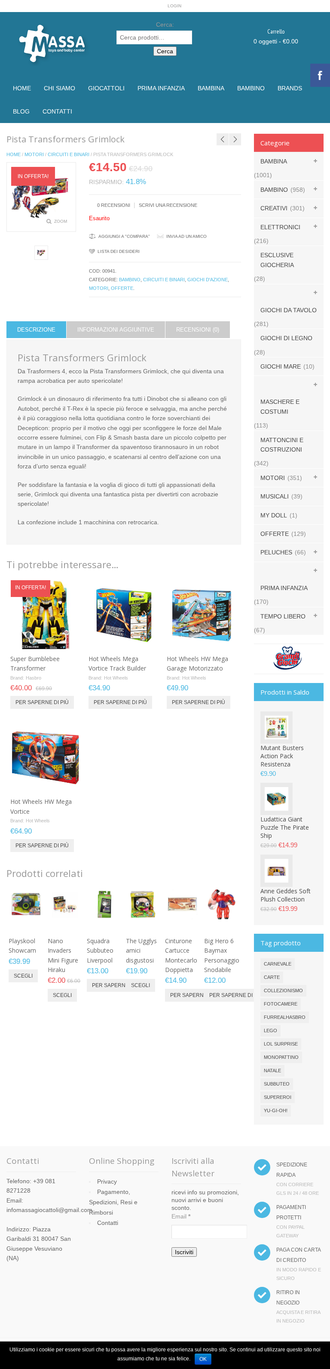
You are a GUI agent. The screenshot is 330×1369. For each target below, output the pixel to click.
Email (180, 1216)
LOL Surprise (281, 1043)
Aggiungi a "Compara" (124, 236)
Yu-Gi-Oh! (275, 1110)
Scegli (23, 976)
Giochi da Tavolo (288, 310)
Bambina (211, 88)
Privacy (107, 1181)
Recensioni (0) (197, 329)
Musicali (274, 496)
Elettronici (280, 227)
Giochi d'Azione (207, 279)
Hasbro (33, 677)
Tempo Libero (283, 616)
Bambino (251, 88)
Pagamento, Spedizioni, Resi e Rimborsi (113, 1202)
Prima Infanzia (161, 88)
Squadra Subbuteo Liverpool (100, 950)
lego (270, 1030)
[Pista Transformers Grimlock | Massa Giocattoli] (41, 253)
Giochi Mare (280, 366)
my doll (273, 515)
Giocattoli (106, 88)
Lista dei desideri (119, 251)
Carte (272, 977)
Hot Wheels (116, 677)
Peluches (276, 552)
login (174, 5)
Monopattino (281, 1057)
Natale (272, 1070)
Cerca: (165, 24)
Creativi (273, 208)
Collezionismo (283, 990)
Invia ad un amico (186, 236)
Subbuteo (277, 1083)
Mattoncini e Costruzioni (281, 445)
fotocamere (280, 1003)
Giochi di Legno (286, 338)
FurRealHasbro (285, 1017)
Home (22, 88)
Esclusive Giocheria (277, 260)
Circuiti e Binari (68, 154)
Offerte (122, 288)
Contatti (57, 111)
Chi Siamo (59, 88)
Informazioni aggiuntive (115, 329)
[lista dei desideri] (51, 640)
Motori (34, 154)
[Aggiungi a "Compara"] (65, 640)
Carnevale (277, 963)
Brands (290, 88)
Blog (21, 111)
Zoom (60, 221)
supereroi (277, 1097)
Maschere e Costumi (279, 406)
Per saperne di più (42, 702)
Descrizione (36, 329)
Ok (203, 1359)
